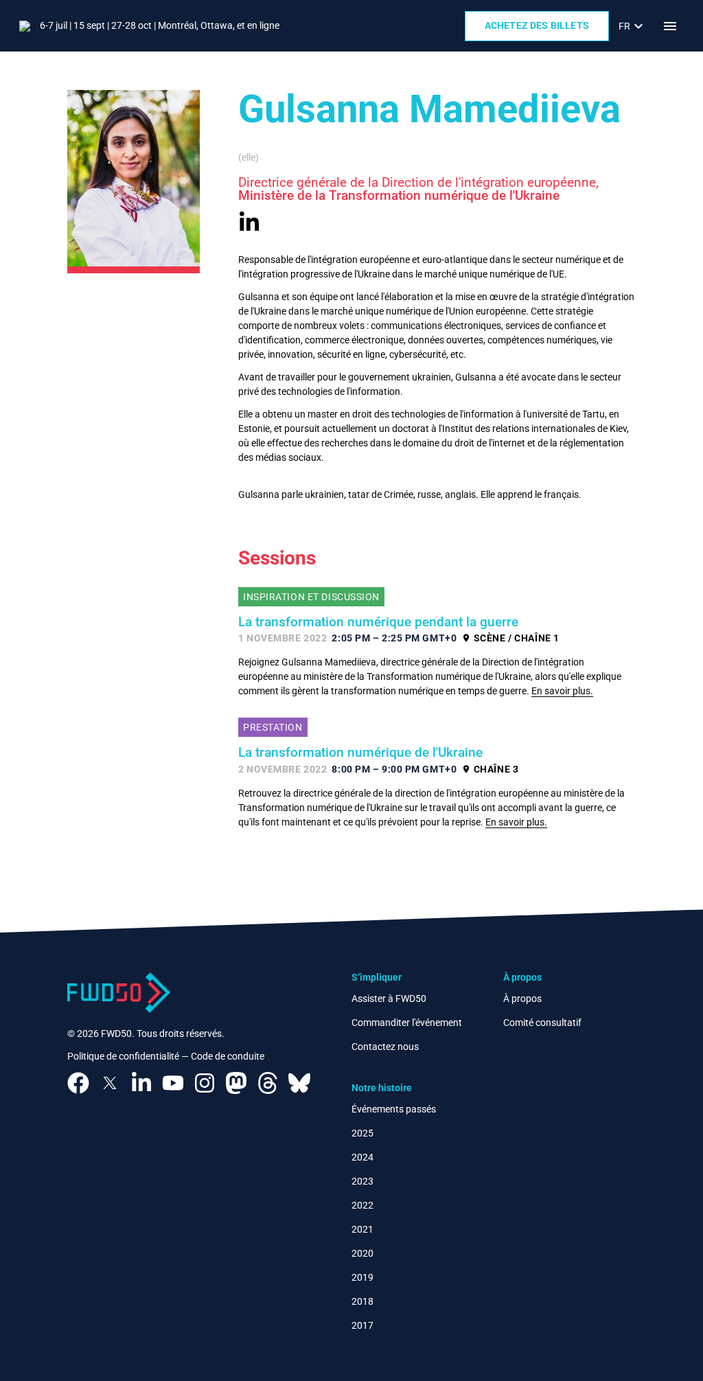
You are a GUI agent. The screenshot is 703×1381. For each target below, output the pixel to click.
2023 (362, 1181)
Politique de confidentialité (123, 1056)
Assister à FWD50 (389, 998)
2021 (362, 1229)
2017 (362, 1325)
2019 (362, 1277)
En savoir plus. (562, 690)
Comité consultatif (542, 1022)
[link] (633, 26)
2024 (362, 1157)
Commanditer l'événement (407, 1022)
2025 (362, 1133)
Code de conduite (227, 1056)
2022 (362, 1205)
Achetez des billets (537, 25)
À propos (522, 998)
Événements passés (394, 1109)
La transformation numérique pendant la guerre (378, 622)
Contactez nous (385, 1046)
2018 (362, 1301)
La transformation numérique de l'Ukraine (360, 752)
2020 (362, 1253)
